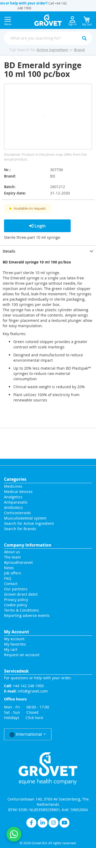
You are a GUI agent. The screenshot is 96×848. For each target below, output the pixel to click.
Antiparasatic (16, 502)
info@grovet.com (33, 691)
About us (12, 551)
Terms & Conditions (21, 610)
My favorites (15, 644)
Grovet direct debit (21, 594)
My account (14, 638)
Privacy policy (16, 599)
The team (12, 557)
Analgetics (13, 496)
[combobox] (48, 38)
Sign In (72, 24)
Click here (34, 717)
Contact (11, 583)
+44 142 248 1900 (28, 685)
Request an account (21, 654)
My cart (10, 649)
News (9, 567)
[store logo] (48, 20)
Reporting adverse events (27, 615)
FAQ (7, 578)
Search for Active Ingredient (29, 523)
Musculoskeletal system (25, 518)
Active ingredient (52, 49)
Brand (79, 49)
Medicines (13, 486)
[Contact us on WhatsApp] (13, 834)
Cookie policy (15, 604)
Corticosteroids (17, 512)
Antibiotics (13, 507)
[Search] (84, 38)
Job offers (12, 573)
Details (9, 251)
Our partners (15, 588)
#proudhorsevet (18, 562)
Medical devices (18, 491)
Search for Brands (20, 528)
